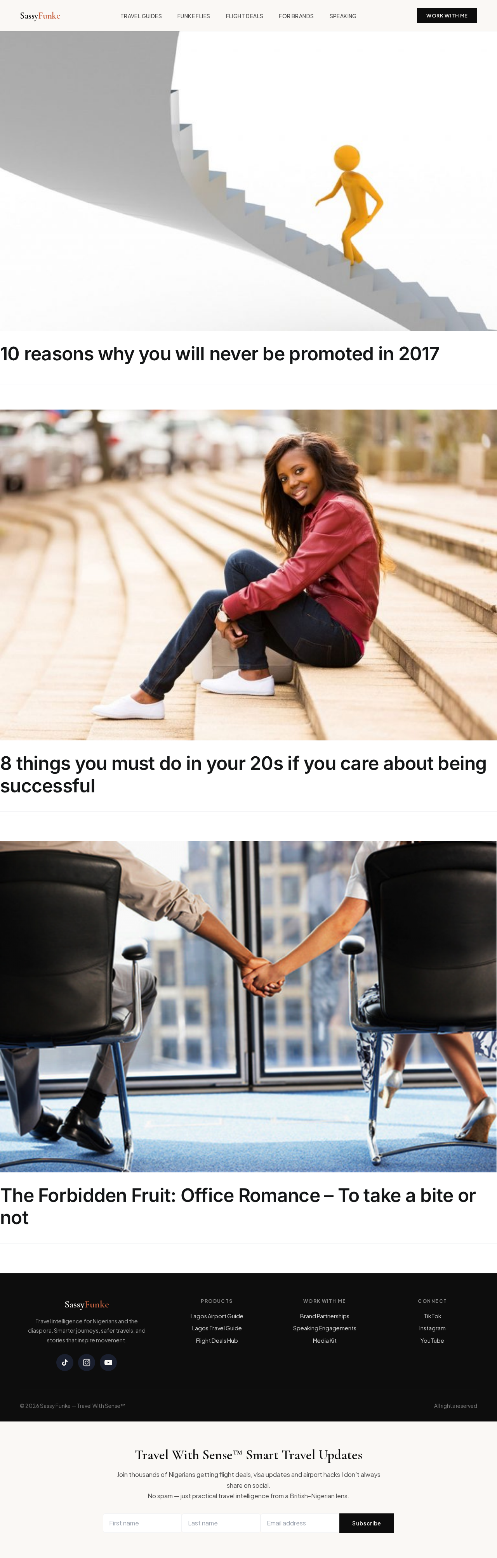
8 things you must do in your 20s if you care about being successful (243, 774)
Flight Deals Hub (217, 1340)
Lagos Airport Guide (217, 1315)
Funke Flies (193, 16)
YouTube (432, 1340)
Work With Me (447, 15)
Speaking (343, 16)
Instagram (432, 1328)
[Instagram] (86, 1362)
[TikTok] (64, 1362)
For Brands (296, 16)
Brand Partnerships (324, 1315)
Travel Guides (141, 16)
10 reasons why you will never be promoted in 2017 (220, 353)
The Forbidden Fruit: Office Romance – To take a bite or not (238, 1206)
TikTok (432, 1315)
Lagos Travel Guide (217, 1328)
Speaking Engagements (324, 1328)
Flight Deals (245, 16)
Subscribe (366, 1523)
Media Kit (325, 1340)
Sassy (40, 15)
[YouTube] (108, 1362)
